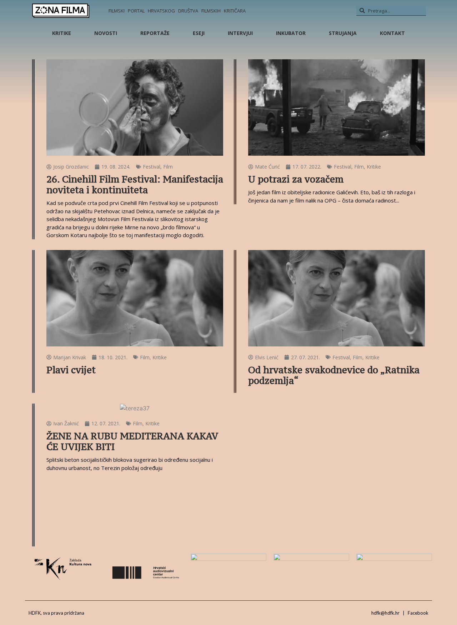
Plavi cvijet (71, 370)
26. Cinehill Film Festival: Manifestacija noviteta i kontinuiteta (134, 184)
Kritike (61, 33)
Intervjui (240, 33)
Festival (151, 166)
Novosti (105, 33)
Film (168, 166)
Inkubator (291, 33)
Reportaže (155, 33)
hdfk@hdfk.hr (385, 613)
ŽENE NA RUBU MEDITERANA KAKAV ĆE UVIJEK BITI (132, 441)
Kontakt (392, 33)
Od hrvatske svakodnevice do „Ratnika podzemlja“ (334, 375)
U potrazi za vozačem (295, 179)
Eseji (199, 33)
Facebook (418, 613)
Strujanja (343, 33)
